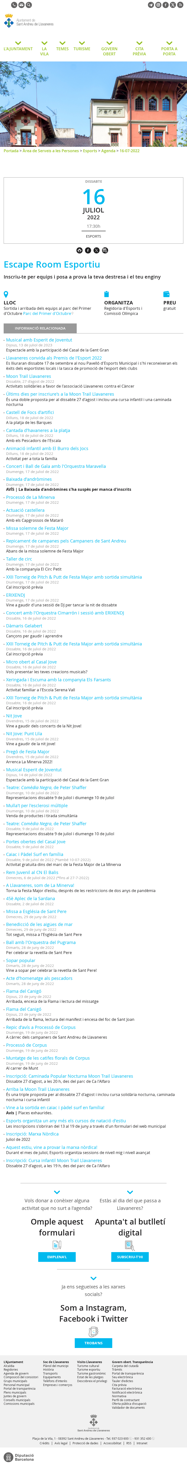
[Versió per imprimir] (80, 249)
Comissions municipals (19, 1404)
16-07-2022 (130, 150)
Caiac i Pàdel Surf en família (34, 854)
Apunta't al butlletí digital (130, 1227)
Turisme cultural (88, 1366)
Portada (11, 150)
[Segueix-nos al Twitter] (173, 6)
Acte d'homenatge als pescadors (39, 978)
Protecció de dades (85, 1443)
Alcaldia (9, 1366)
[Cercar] (29, 6)
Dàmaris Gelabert (24, 626)
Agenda (108, 150)
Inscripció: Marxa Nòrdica (32, 1134)
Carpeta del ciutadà (125, 1366)
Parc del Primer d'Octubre (47, 313)
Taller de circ (19, 559)
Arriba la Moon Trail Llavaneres (38, 1089)
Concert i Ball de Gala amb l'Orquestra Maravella (56, 466)
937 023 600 (120, 1438)
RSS (128, 1443)
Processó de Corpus (26, 1045)
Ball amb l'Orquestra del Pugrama (41, 942)
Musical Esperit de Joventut (34, 770)
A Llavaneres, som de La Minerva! (40, 885)
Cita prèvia (119, 1385)
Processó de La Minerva (30, 497)
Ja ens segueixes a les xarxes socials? (93, 1290)
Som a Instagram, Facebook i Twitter (93, 1313)
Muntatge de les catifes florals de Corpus (48, 1058)
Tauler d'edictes (122, 1381)
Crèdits (44, 1443)
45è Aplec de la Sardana (30, 898)
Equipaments (52, 1377)
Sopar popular (20, 960)
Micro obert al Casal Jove (31, 662)
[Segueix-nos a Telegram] (151, 6)
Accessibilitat (112, 1443)
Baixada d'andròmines (29, 479)
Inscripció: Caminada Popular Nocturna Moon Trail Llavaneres (69, 1076)
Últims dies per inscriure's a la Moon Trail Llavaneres (60, 394)
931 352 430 (142, 1438)
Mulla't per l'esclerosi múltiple (37, 805)
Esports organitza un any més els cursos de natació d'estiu (66, 1121)
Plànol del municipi (55, 1366)
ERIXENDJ (15, 595)
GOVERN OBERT (109, 51)
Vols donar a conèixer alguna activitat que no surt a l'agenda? (57, 1204)
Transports (50, 1373)
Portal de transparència (20, 1388)
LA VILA (44, 51)
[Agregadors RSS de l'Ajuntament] (180, 6)
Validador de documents (128, 1407)
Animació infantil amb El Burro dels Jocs (47, 448)
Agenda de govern (16, 1373)
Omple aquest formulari (57, 1227)
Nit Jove (14, 716)
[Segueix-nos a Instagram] (158, 6)
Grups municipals (15, 1381)
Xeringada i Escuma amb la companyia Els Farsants (58, 680)
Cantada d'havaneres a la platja (38, 430)
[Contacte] (21, 6)
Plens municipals (15, 1392)
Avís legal (61, 1443)
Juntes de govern (15, 1396)
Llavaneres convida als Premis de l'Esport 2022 (54, 358)
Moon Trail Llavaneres (28, 376)
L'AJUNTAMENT (18, 48)
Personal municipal (16, 1385)
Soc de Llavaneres (56, 1362)
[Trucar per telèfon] (14, 6)
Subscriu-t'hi (130, 1256)
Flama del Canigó (23, 991)
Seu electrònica (122, 1377)
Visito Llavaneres (89, 1362)
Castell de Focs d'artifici (30, 412)
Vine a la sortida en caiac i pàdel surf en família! (55, 1107)
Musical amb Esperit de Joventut (39, 340)
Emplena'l (57, 1256)
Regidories (11, 1369)
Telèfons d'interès (55, 1381)
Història (48, 1369)
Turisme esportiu (88, 1369)
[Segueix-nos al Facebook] (165, 6)
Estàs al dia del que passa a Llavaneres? (130, 1204)
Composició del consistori (21, 1377)
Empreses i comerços (57, 1385)
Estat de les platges (90, 1377)
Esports (90, 150)
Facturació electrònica (127, 1388)
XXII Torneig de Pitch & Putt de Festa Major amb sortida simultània (74, 577)
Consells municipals (17, 1400)
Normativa (119, 1396)
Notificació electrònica (127, 1392)
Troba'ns (93, 1343)
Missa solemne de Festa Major (37, 528)
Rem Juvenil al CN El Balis (32, 872)
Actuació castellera (25, 510)
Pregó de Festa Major (27, 751)
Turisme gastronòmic (91, 1373)
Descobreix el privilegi (92, 1381)
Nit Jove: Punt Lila (24, 733)
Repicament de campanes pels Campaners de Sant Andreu (66, 541)
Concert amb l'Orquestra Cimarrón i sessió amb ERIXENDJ (65, 613)
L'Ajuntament (13, 1362)
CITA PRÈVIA (139, 51)
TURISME (82, 48)
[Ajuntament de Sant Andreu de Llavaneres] (93, 1430)
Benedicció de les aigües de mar (39, 924)
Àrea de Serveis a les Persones (51, 150)
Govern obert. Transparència (132, 1362)
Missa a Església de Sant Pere (36, 911)
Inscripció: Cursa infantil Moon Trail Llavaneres (54, 1160)
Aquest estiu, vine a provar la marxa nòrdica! (51, 1147)
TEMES (62, 48)
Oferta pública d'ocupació (129, 1404)
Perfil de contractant (126, 1400)
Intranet (142, 1443)
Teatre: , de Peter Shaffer (46, 787)
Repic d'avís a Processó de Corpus (41, 1027)
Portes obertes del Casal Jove (35, 841)
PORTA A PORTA (169, 51)
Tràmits (117, 1369)
